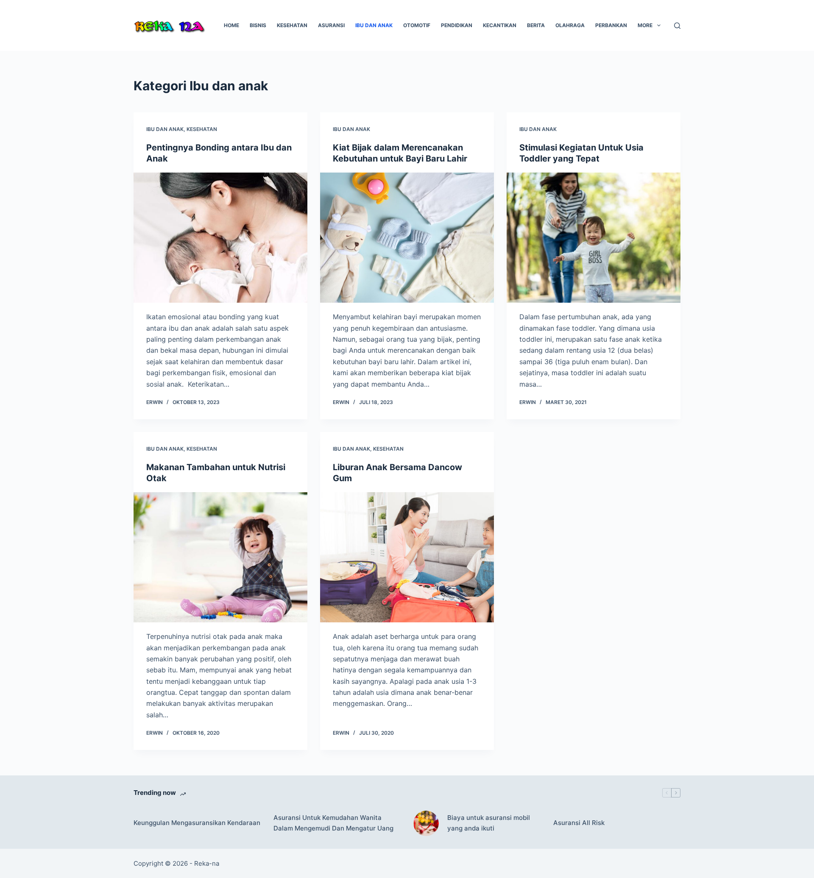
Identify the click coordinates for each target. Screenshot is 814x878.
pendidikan (456, 25)
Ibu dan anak (374, 25)
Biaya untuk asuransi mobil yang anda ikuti (488, 823)
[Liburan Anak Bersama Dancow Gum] (407, 557)
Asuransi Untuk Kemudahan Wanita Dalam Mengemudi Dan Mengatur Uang (333, 823)
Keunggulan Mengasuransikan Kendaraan (197, 823)
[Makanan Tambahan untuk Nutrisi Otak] (220, 557)
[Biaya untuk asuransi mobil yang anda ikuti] (426, 823)
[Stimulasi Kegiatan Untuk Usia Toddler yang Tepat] (593, 238)
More (645, 25)
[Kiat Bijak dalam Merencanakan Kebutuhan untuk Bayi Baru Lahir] (407, 238)
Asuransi (331, 25)
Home (231, 25)
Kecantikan (499, 25)
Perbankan (611, 25)
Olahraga (570, 25)
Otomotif (416, 25)
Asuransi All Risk (579, 823)
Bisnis (258, 25)
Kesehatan (292, 25)
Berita (536, 25)
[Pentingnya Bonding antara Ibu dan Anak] (220, 238)
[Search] (677, 25)
